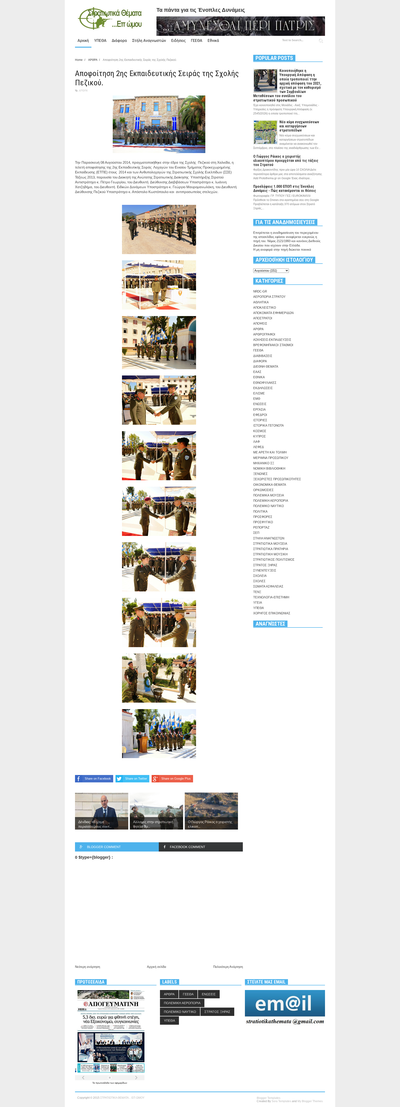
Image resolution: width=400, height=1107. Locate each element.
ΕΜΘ (256, 398)
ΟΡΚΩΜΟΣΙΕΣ (263, 490)
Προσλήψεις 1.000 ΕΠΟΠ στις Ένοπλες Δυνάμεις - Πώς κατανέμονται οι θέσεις (284, 188)
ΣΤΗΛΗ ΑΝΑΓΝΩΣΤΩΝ (268, 538)
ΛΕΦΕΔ (258, 447)
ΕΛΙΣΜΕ (259, 393)
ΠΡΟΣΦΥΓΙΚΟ (263, 522)
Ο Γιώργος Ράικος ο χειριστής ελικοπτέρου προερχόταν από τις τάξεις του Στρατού (285, 160)
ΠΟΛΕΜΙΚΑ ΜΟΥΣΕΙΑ (268, 495)
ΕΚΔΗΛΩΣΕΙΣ (263, 388)
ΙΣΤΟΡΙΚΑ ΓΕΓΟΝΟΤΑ (268, 425)
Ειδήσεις (178, 40)
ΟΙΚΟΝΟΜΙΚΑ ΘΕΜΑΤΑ (269, 484)
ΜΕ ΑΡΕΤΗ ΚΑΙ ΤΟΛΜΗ (270, 452)
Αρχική (83, 40)
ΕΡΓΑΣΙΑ (259, 409)
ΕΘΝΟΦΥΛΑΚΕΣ (264, 382)
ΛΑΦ (256, 441)
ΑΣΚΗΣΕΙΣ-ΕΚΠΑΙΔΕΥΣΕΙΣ (272, 339)
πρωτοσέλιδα (103, 1083)
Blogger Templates (268, 1098)
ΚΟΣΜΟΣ (259, 431)
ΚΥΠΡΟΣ (259, 436)
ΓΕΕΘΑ (196, 40)
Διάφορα (119, 40)
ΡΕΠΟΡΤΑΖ (261, 527)
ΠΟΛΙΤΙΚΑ (260, 511)
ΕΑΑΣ (257, 372)
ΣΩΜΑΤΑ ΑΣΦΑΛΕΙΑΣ (268, 586)
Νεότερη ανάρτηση (87, 967)
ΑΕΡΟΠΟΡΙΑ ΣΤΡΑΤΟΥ (269, 296)
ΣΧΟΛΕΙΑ (260, 576)
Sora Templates (281, 1101)
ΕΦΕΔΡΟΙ (260, 415)
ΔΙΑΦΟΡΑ (260, 361)
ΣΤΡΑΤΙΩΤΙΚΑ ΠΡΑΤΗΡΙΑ (270, 549)
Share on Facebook (98, 778)
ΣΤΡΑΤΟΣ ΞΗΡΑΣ (265, 565)
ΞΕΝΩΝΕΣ (260, 474)
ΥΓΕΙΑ (257, 602)
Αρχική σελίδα (156, 967)
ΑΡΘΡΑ (83, 90)
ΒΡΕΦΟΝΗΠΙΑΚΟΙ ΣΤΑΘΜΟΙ (273, 345)
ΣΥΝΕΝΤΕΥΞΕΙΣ (264, 570)
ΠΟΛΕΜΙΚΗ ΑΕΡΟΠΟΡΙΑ (270, 500)
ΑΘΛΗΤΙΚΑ (261, 302)
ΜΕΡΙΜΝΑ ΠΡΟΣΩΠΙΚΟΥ (270, 458)
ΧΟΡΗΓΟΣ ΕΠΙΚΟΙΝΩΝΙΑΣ (271, 613)
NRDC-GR (260, 291)
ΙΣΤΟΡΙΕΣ (260, 420)
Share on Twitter (136, 778)
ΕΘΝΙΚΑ (259, 377)
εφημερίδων (121, 1083)
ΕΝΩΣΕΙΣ (259, 404)
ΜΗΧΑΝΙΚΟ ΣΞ (263, 463)
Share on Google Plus (176, 778)
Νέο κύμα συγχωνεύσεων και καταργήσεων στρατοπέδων (299, 126)
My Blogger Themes (310, 1101)
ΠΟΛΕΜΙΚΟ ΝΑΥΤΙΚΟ (268, 506)
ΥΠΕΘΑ (100, 40)
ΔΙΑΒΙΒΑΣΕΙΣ (262, 356)
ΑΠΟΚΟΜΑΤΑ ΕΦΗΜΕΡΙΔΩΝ (273, 313)
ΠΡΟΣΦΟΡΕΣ (262, 517)
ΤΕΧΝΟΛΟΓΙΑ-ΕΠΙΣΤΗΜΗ (271, 597)
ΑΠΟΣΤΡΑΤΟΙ (262, 318)
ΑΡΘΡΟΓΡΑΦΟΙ (264, 334)
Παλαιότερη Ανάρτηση (228, 967)
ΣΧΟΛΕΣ (259, 581)
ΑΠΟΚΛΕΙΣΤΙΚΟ (264, 307)
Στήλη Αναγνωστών (149, 40)
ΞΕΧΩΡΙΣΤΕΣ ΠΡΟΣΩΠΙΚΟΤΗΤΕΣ (277, 479)
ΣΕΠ (256, 533)
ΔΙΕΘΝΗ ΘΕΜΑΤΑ (265, 366)
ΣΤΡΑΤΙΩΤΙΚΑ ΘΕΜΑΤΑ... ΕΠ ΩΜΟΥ (122, 1097)
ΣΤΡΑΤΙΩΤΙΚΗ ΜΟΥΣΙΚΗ (270, 554)
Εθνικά (213, 40)
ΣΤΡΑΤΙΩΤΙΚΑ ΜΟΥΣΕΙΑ (270, 543)
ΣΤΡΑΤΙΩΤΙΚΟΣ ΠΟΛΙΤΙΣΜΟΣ (273, 559)
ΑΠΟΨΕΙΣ (260, 323)
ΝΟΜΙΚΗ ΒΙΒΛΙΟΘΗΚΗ (269, 468)
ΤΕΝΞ (257, 592)
